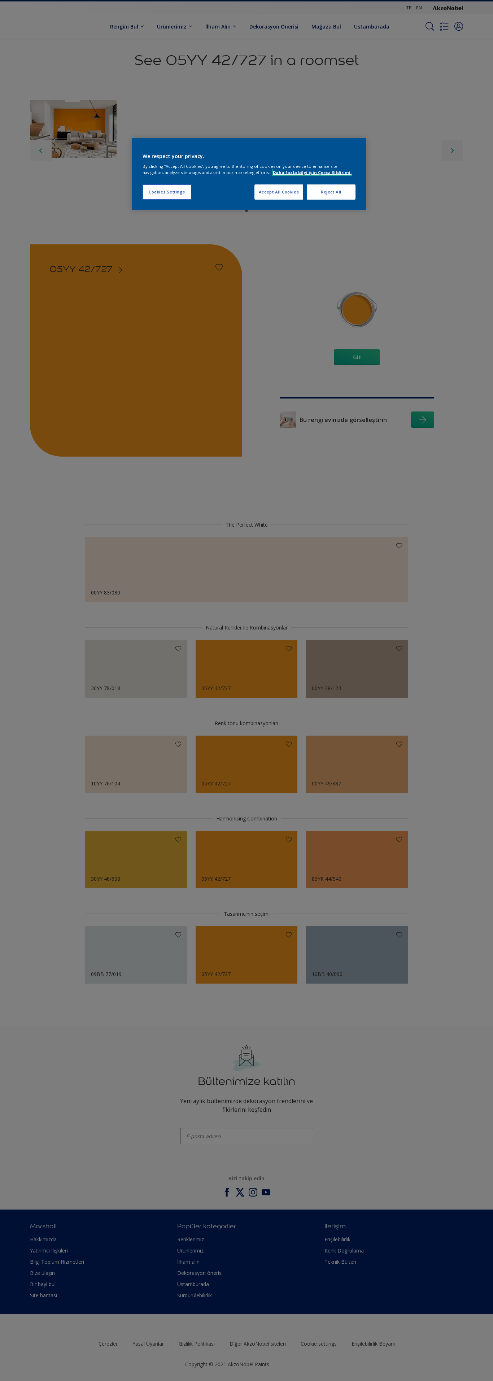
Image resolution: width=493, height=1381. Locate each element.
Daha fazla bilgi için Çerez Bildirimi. (312, 172)
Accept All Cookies (279, 192)
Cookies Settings (167, 192)
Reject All (331, 192)
